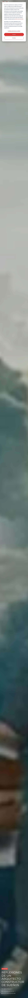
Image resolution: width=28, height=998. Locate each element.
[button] (25, 2)
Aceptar (14, 34)
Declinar (14, 37)
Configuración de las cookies (14, 31)
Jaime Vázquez (8, 989)
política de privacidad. (19, 19)
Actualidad (4, 968)
